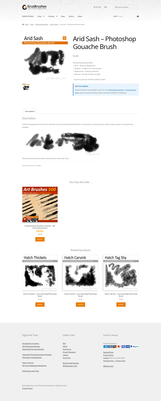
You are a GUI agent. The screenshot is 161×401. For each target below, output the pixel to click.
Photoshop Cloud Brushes (32, 357)
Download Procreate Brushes (33, 349)
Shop (39, 16)
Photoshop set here (116, 90)
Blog (63, 16)
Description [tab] (29, 111)
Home (27, 24)
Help (105, 7)
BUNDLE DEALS (28, 16)
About (80, 16)
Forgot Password (69, 352)
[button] (64, 38)
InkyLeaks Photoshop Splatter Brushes (37, 354)
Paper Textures (28, 363)
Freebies (51, 16)
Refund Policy (108, 352)
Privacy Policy (108, 355)
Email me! (66, 358)
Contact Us (67, 349)
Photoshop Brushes (41, 24)
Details (39, 239)
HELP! (65, 346)
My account (97, 7)
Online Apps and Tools (30, 371)
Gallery (71, 16)
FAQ (64, 343)
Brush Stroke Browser (71, 363)
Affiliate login (108, 366)
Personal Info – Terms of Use (114, 361)
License (106, 358)
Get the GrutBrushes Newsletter (34, 365)
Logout (65, 355)
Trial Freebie (54, 24)
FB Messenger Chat (70, 366)
